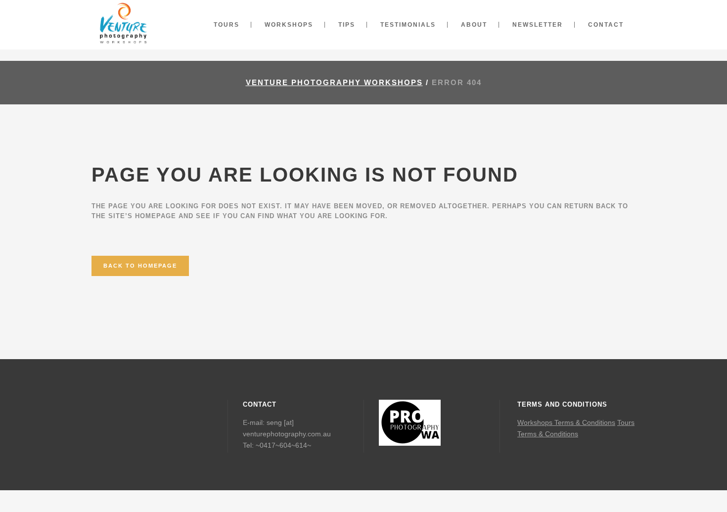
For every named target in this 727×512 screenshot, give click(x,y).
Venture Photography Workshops (334, 82)
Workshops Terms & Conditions (566, 422)
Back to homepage (140, 266)
